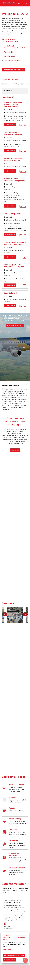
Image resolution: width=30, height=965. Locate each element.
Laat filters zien (8, 90)
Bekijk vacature (10, 124)
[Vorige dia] (5, 614)
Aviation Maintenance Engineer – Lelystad (13, 159)
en (25, 125)
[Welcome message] (25, 960)
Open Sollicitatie (11, 293)
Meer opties (7, 949)
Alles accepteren (9, 960)
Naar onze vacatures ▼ (15, 325)
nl (21, 125)
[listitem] (15, 615)
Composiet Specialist (12, 214)
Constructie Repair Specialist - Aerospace (13, 133)
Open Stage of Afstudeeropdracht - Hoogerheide (15, 243)
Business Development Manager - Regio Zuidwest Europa (13, 104)
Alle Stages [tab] (18, 84)
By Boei (25, 963)
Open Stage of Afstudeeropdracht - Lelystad (14, 266)
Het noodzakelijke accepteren (14, 955)
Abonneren (15, 450)
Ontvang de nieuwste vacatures (13, 69)
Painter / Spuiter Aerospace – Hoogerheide (14, 180)
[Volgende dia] (25, 614)
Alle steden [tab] (5, 84)
